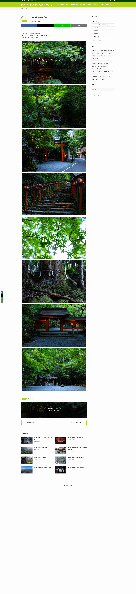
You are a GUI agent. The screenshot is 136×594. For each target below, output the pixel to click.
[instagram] (110, 1)
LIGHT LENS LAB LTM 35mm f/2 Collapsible (101, 61)
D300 (93, 53)
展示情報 (97, 31)
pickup (107, 68)
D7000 (97, 53)
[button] (29, 25)
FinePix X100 (104, 53)
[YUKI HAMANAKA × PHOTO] (36, 4)
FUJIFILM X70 (95, 56)
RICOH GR (100, 71)
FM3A (110, 53)
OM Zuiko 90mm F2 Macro (98, 68)
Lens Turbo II (95, 58)
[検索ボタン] (113, 4)
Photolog (24, 21)
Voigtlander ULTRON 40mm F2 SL (99, 76)
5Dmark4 (94, 50)
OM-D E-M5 (103, 66)
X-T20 (93, 79)
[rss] (112, 1)
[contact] (114, 1)
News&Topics (98, 22)
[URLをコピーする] (79, 25)
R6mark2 (94, 71)
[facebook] (108, 1)
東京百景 (102, 79)
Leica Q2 (110, 56)
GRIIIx (30, 21)
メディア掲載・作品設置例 (101, 25)
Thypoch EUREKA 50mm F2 (98, 74)
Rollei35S (106, 71)
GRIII (101, 56)
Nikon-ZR (106, 63)
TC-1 (112, 71)
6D (98, 50)
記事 (96, 37)
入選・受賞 (97, 28)
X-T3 (110, 76)
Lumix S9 (94, 63)
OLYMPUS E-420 (95, 66)
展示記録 (97, 34)
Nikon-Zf (100, 63)
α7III (97, 79)
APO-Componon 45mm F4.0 (107, 50)
